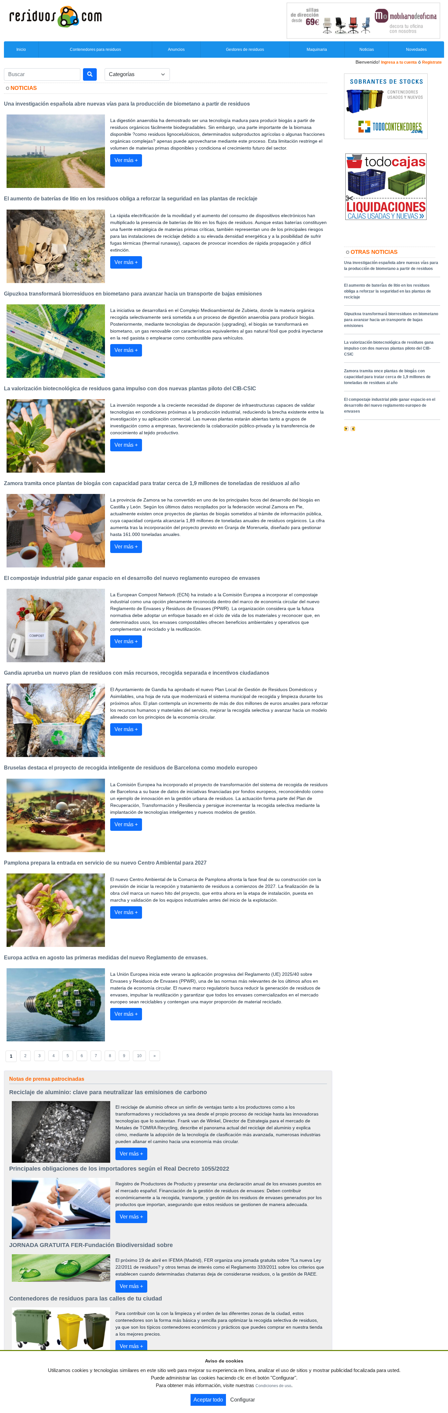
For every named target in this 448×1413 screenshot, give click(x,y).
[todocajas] (386, 186)
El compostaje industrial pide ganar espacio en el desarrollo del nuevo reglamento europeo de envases (389, 405)
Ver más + (126, 160)
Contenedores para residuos (95, 49)
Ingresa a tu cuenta (399, 62)
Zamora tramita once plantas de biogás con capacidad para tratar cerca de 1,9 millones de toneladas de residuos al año (387, 377)
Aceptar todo (208, 1400)
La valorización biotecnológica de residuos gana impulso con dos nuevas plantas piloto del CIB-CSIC (389, 348)
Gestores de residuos (245, 49)
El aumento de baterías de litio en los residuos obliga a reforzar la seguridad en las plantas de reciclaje (387, 291)
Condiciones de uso (273, 1385)
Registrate (432, 62)
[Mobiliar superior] (363, 20)
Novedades (416, 49)
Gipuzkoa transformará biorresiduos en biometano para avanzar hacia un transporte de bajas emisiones (391, 320)
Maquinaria (317, 49)
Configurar (242, 1400)
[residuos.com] (55, 16)
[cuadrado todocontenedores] (386, 106)
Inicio (21, 49)
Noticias (366, 49)
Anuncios (176, 49)
